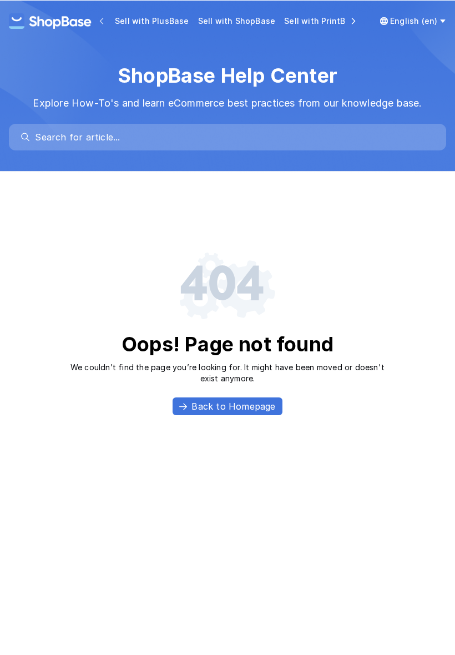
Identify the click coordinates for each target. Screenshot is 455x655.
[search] (233, 137)
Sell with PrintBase (322, 21)
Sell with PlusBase (152, 21)
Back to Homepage (233, 406)
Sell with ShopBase (237, 21)
